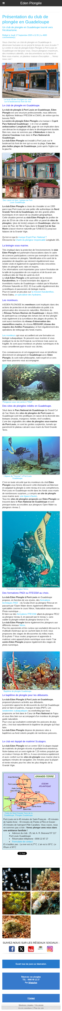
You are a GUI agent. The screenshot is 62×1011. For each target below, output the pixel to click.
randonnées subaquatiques (15, 710)
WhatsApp (32, 982)
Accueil (5, 11)
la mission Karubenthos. (43, 292)
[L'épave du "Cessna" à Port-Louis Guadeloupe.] (31, 438)
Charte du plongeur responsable (30, 240)
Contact (31, 998)
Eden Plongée (31, 3)
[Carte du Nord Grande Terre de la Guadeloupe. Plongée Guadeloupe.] (31, 774)
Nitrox (22, 625)
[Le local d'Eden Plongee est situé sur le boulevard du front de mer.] (31, 64)
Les (4, 335)
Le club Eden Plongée (38, 11)
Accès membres (25, 1008)
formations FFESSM (27, 614)
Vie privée (39, 1005)
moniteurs (11, 335)
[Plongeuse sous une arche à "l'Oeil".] (31, 365)
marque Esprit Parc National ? (32, 237)
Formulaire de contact (22, 841)
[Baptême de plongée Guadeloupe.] (31, 652)
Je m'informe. (18, 11)
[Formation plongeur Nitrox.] (31, 512)
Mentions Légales (26, 1005)
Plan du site (39, 1008)
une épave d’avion (28, 496)
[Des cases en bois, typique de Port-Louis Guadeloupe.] (31, 154)
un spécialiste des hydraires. (28, 294)
